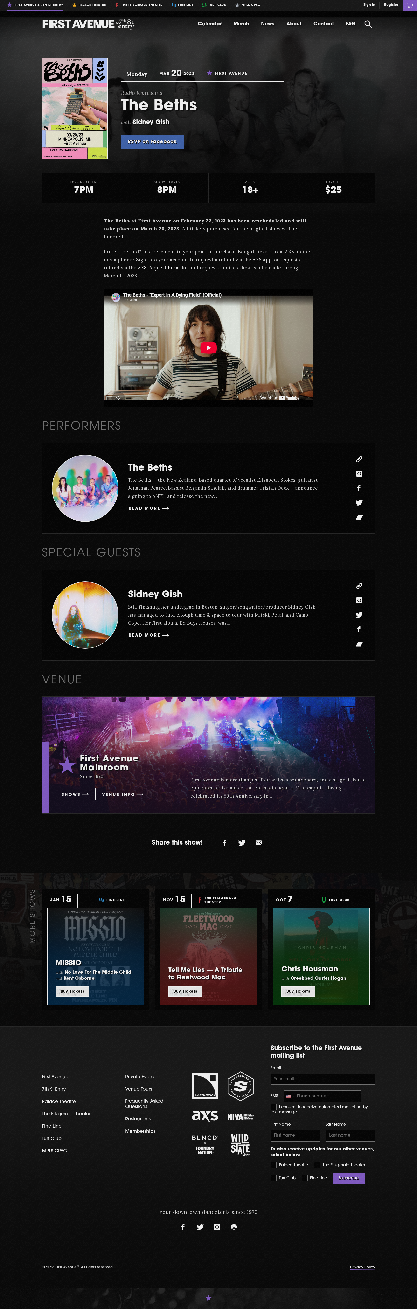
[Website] (359, 459)
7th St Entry (54, 1089)
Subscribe (349, 1178)
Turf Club (287, 1178)
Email (276, 1068)
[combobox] (289, 1096)
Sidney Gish (155, 594)
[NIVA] (241, 1117)
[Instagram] (359, 474)
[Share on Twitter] (242, 843)
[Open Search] (368, 24)
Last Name (336, 1125)
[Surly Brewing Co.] (241, 1086)
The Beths (150, 468)
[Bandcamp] (359, 517)
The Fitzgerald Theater (343, 1165)
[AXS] (205, 1116)
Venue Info (118, 795)
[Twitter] (359, 503)
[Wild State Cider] (241, 1145)
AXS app (262, 260)
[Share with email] (259, 843)
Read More (145, 509)
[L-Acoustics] (205, 1086)
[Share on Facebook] (225, 843)
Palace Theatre (293, 1165)
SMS (274, 1096)
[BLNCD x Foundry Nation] (205, 1145)
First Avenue (55, 1077)
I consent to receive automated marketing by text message (319, 1110)
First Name (281, 1125)
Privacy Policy (362, 1267)
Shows (71, 795)
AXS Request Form (159, 268)
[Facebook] (359, 488)
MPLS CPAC (54, 1151)
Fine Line (318, 1178)
